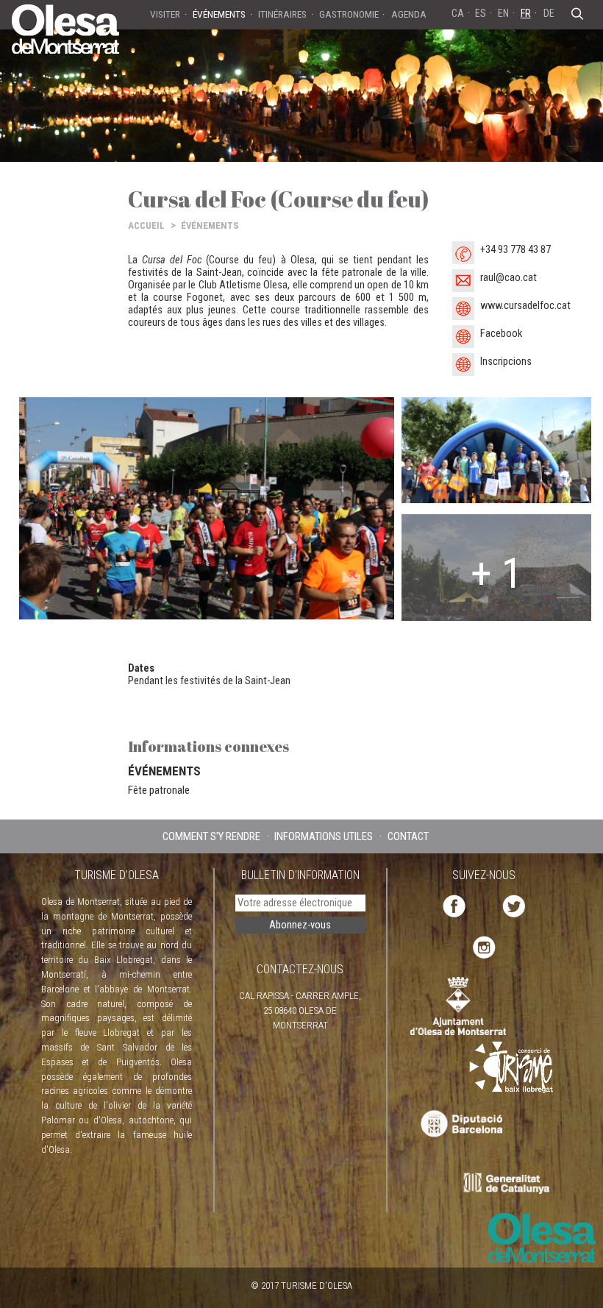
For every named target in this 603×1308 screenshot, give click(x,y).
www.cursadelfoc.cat (525, 305)
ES (480, 13)
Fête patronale (159, 790)
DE (548, 13)
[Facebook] (454, 905)
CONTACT (408, 836)
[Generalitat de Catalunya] (510, 1183)
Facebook (501, 333)
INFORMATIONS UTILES (323, 836)
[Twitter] (513, 905)
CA (458, 13)
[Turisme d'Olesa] (65, 28)
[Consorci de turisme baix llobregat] (512, 1066)
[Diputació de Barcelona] (460, 1124)
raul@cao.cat (508, 277)
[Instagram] (484, 946)
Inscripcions (506, 361)
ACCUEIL (146, 225)
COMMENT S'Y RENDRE (211, 836)
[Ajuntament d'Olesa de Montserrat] (458, 1005)
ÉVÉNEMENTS (210, 225)
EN (503, 13)
